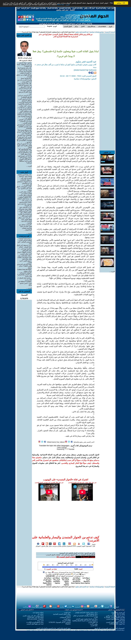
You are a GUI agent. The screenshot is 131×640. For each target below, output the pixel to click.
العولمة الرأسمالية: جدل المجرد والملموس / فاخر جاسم (24, 274)
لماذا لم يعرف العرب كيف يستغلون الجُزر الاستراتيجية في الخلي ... (24, 111)
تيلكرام (59, 546)
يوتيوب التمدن (94, 624)
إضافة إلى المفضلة (65, 574)
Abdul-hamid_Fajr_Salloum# (56, 442)
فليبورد (43, 546)
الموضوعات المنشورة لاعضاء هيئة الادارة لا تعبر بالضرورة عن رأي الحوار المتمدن (48, 630)
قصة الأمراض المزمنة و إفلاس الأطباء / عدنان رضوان (24, 266)
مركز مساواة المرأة (92, 614)
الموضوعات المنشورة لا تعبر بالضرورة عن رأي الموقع (109, 628)
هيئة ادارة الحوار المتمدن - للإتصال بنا (114, 617)
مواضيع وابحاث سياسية (96, 32)
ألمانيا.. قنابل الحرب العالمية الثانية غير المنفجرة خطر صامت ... (24, 193)
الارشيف (68, 616)
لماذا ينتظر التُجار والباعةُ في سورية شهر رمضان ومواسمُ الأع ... (25, 155)
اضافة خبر (40, 614)
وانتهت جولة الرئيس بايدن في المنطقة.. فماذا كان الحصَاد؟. (24, 64)
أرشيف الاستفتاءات (65, 617)
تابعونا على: (94, 545)
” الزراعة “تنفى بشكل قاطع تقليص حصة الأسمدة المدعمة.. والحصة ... (25, 220)
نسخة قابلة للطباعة (81, 572)
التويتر (83, 546)
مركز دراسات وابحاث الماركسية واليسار (86, 612)
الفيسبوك (89, 546)
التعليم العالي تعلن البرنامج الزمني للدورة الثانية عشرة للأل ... (25, 214)
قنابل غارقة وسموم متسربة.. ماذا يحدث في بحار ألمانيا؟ (25, 203)
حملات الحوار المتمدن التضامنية (62, 614)
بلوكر (46, 546)
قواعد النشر (121, 620)
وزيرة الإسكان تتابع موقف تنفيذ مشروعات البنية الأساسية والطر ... (25, 209)
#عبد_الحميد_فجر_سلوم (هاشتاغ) (84, 442)
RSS (74, 546)
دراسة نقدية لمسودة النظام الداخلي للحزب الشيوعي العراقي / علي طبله (25, 241)
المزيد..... (112, 271)
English (68, 624)
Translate (71, 449)
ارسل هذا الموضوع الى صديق (63, 572)
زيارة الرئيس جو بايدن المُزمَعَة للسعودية (25, 96)
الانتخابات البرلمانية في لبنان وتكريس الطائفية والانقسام (24, 126)
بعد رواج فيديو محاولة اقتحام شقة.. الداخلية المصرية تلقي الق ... (25, 176)
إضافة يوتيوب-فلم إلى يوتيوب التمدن (33, 616)
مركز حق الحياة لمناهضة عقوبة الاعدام (87, 619)
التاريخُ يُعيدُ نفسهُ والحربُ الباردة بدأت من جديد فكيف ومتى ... (24, 79)
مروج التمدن (67, 619)
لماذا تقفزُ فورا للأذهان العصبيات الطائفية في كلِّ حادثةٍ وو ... (24, 140)
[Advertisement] (107, 62)
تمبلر (50, 546)
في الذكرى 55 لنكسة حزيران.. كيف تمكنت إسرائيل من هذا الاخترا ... (24, 105)
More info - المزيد (63, 5)
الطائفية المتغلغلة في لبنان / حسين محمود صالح (25, 283)
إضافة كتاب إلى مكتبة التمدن (35, 617)
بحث (76, 574)
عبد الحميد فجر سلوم (82, 32)
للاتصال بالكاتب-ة (51, 574)
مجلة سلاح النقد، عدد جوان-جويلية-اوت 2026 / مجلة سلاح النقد (24, 257)
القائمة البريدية (66, 620)
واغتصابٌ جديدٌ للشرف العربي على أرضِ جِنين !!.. (24, 136)
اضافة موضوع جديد (38, 612)
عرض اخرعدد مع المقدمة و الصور (115, 616)
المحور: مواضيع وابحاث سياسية (85, 79)
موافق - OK (121, 3)
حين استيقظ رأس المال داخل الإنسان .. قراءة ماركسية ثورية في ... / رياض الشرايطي (24, 248)
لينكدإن (64, 546)
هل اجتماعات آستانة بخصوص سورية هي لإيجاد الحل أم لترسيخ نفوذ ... (25, 91)
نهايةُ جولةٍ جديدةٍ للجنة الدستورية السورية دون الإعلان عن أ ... (25, 116)
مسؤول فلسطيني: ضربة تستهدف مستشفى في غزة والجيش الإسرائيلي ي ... (24, 182)
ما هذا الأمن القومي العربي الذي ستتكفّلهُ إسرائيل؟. (25, 161)
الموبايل (38, 546)
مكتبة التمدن (94, 625)
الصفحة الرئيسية (110, 32)
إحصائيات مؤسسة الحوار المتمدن (115, 619)
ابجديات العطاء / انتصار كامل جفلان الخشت (24, 253)
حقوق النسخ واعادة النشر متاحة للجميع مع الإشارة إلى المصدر (53, 628)
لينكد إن (69, 607)
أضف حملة (40, 620)
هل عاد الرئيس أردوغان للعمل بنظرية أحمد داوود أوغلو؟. (24, 145)
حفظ (82, 574)
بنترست (54, 546)
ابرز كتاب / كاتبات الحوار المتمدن (115, 622)
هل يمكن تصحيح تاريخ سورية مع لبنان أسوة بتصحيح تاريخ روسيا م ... (24, 69)
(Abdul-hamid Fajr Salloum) (85, 70)
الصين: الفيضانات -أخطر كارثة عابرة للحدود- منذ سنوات (24, 188)
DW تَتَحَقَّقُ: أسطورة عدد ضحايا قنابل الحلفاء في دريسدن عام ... (25, 198)
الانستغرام (70, 546)
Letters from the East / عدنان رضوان (24, 270)
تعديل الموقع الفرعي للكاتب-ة (35, 622)
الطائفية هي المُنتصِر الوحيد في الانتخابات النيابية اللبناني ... (25, 121)
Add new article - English (35, 619)
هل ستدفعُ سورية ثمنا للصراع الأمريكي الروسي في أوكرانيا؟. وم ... (24, 131)
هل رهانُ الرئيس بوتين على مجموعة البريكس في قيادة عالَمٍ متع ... (25, 85)
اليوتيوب (78, 546)
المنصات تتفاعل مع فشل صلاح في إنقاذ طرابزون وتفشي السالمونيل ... (25, 227)
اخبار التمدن (67, 612)
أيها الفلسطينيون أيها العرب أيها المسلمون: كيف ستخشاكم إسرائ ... (24, 150)
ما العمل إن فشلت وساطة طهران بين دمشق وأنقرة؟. (24, 74)
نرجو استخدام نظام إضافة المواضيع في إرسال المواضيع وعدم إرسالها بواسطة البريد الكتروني (98, 630)
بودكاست (25, 607)
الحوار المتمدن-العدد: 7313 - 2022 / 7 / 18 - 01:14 (78, 76)
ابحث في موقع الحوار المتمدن (35, 624)
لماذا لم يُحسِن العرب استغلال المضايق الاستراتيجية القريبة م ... (24, 100)
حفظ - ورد (47, 572)
